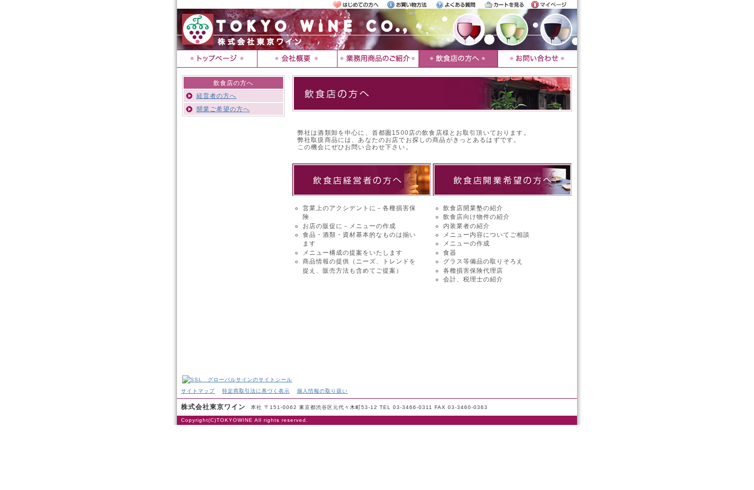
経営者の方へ (216, 95)
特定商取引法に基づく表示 (256, 391)
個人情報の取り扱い (322, 391)
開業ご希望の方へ (223, 109)
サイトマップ (198, 391)
